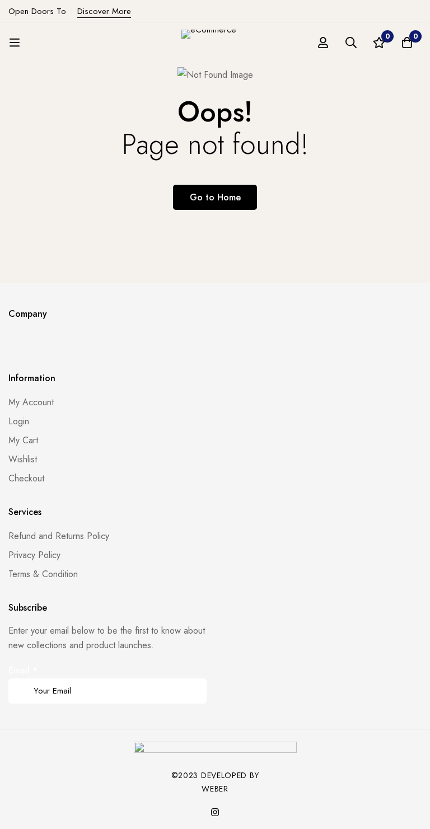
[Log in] (323, 42)
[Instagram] (215, 812)
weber (215, 788)
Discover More (104, 11)
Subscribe (194, 675)
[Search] (351, 42)
